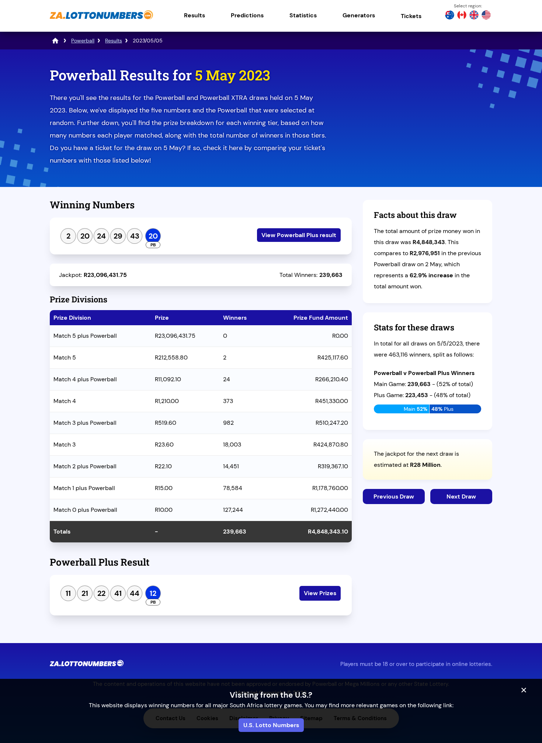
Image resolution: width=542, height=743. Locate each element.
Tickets (411, 16)
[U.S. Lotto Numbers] (486, 15)
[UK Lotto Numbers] (474, 15)
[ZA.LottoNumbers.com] (101, 20)
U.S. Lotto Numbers (271, 725)
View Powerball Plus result (298, 235)
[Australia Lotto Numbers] (450, 15)
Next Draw (461, 496)
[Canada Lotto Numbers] (462, 15)
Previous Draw (394, 496)
